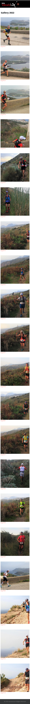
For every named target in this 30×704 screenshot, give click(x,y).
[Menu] (18, 4)
